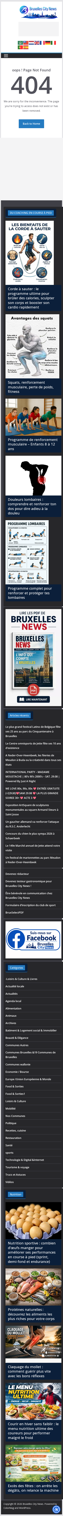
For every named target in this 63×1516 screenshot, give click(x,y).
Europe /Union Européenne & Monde (28, 1079)
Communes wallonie (17, 1064)
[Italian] (53, 42)
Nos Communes (15, 1116)
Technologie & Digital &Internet (24, 1160)
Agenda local (13, 1001)
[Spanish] (26, 47)
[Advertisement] (38, 29)
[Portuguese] (20, 47)
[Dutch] (31, 42)
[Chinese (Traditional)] (26, 42)
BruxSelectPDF (14, 912)
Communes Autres (16, 1045)
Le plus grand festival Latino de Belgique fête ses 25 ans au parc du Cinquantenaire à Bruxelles (33, 731)
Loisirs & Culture (15, 1101)
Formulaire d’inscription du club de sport (30, 905)
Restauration (13, 1138)
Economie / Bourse (17, 1072)
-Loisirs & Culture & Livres (21, 979)
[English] (37, 42)
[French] (42, 42)
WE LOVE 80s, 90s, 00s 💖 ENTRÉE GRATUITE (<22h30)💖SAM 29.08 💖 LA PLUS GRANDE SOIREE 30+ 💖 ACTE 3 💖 (32, 793)
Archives (10, 1023)
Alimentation (13, 1008)
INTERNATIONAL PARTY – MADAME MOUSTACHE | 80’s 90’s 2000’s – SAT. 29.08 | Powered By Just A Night (32, 776)
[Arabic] (20, 42)
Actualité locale (14, 986)
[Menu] (6, 55)
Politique (10, 1123)
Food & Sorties (14, 1086)
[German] (48, 42)
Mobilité (10, 1108)
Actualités (11, 993)
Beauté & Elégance (16, 1038)
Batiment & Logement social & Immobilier (31, 1030)
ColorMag (9, 1507)
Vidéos (9, 1182)
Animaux (10, 1015)
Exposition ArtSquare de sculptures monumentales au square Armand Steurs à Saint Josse (31, 809)
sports (9, 1152)
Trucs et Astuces (15, 1174)
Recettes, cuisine (15, 1130)
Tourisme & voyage (17, 1167)
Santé (8, 1145)
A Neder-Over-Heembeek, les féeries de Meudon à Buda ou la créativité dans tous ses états (33, 760)
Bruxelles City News (33, 1503)
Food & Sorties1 (15, 1094)
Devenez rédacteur (17, 874)
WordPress (25, 1507)
